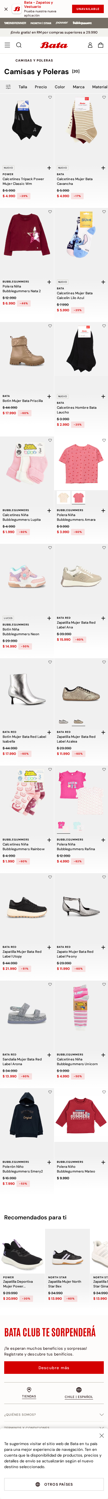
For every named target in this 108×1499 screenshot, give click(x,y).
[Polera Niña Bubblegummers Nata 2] (27, 235)
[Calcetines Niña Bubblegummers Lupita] (27, 463)
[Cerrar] (6, 9)
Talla (23, 87)
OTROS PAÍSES (58, 1484)
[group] (54, 71)
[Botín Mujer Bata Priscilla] (27, 349)
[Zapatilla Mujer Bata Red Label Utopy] (27, 900)
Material (99, 87)
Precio (41, 87)
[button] (101, 45)
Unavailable (88, 9)
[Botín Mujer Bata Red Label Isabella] (27, 685)
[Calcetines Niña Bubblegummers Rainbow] (27, 793)
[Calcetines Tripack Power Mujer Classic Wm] (27, 120)
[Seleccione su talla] (49, 168)
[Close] (101, 1435)
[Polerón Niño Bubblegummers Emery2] (27, 1115)
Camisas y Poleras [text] (34, 60)
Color (60, 87)
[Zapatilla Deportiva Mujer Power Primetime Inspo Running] (22, 1251)
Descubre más (54, 1367)
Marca (78, 87)
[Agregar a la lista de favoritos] (50, 97)
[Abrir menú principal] (7, 45)
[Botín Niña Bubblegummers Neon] (27, 571)
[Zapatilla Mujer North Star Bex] (67, 1251)
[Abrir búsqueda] (19, 45)
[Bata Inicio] (54, 45)
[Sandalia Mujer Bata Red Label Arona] (27, 1008)
